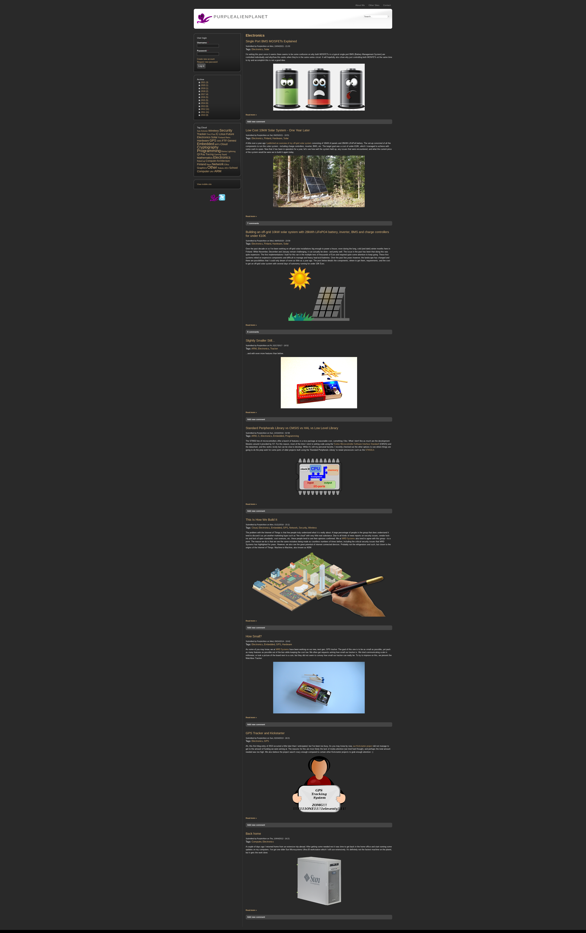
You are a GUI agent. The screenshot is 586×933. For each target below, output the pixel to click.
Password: (202, 51)
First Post (211, 134)
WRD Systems (348, 538)
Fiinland (221, 137)
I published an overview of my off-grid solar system (288, 143)
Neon (209, 164)
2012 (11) (205, 109)
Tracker (201, 134)
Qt (198, 154)
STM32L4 (369, 450)
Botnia (224, 151)
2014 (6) (204, 103)
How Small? (254, 636)
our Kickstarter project (363, 746)
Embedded (205, 144)
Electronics (222, 157)
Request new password (207, 62)
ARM (217, 171)
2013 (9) (204, 106)
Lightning (231, 151)
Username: (202, 43)
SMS (219, 141)
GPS (213, 140)
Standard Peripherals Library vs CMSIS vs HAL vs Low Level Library (292, 428)
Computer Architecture (218, 161)
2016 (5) (204, 97)
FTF (224, 140)
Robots (221, 168)
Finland (201, 164)
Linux (222, 134)
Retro (228, 137)
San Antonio (202, 131)
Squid (224, 154)
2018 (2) (204, 91)
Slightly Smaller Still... (260, 340)
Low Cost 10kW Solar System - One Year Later (278, 130)
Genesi (232, 140)
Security (225, 130)
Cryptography (208, 147)
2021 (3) (204, 82)
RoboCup (201, 161)
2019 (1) (204, 88)
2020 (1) (204, 85)
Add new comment (256, 121)
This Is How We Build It (261, 519)
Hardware (203, 140)
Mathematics (205, 157)
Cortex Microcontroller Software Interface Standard (356, 444)
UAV (212, 171)
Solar (214, 137)
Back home (253, 833)
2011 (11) (205, 112)
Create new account (206, 59)
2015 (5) (204, 100)
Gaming (217, 154)
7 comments (253, 223)
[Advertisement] (217, 258)
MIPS (217, 144)
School (233, 167)
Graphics (202, 168)
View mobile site (204, 184)
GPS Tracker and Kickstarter (265, 733)
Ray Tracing (207, 154)
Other (212, 167)
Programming (209, 150)
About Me (360, 5)
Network (218, 164)
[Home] (204, 23)
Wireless (213, 130)
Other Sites (374, 5)
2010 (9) (204, 115)
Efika (226, 164)
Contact (387, 5)
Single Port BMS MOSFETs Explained (271, 41)
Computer (203, 171)
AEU (226, 168)
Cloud (224, 144)
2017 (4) (204, 94)
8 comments (253, 332)
